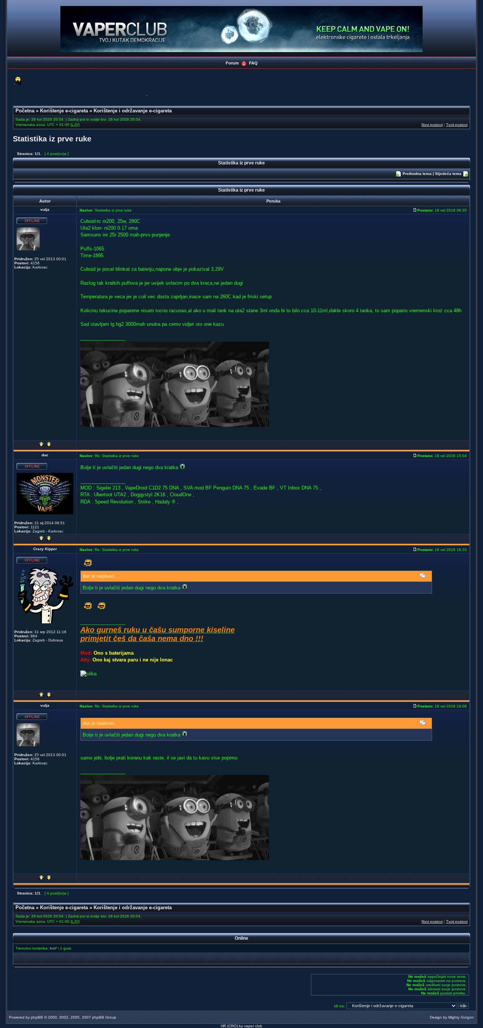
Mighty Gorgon (461, 1017)
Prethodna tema (417, 174)
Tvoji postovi (457, 125)
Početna (24, 111)
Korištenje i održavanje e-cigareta (133, 111)
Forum (232, 63)
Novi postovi (432, 125)
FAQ (253, 63)
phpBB (37, 1017)
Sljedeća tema (448, 174)
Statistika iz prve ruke (52, 139)
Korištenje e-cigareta (64, 111)
